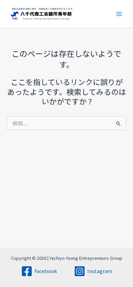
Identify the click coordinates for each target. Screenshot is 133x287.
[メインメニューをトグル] (119, 14)
